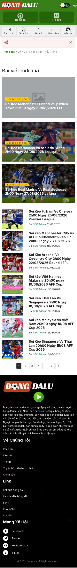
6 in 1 (6, 502)
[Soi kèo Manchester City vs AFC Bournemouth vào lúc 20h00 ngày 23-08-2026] (38, 241)
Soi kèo (7, 515)
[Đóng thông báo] (71, 42)
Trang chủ (9, 51)
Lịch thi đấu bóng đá (15, 496)
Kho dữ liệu (9, 509)
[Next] (58, 366)
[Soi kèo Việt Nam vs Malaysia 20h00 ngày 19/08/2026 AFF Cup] (38, 284)
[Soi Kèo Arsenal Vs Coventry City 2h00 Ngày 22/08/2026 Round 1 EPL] (38, 263)
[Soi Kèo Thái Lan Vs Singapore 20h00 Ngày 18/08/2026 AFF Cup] (38, 306)
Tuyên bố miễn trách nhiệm (19, 468)
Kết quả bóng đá (13, 490)
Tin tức (7, 461)
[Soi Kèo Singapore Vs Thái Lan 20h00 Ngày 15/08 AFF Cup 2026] (38, 349)
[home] (19, 5)
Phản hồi (8, 449)
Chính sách (9, 474)
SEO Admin (39, 224)
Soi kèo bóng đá (17, 99)
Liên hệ (7, 455)
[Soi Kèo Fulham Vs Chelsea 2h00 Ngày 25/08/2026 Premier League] (38, 219)
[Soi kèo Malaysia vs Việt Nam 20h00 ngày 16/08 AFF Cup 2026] (38, 328)
